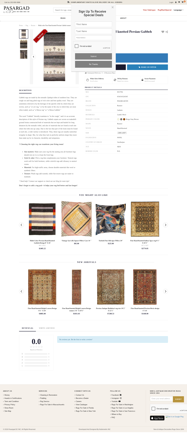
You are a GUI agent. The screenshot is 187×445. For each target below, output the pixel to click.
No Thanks (93, 64)
